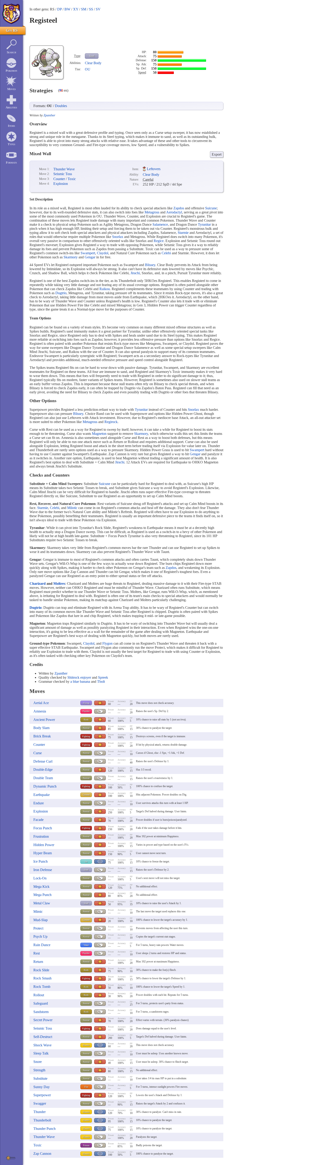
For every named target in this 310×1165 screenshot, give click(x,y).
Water (86, 945)
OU (87, 69)
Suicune (211, 208)
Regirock (111, 422)
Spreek (103, 677)
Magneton (99, 434)
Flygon (107, 643)
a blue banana (80, 681)
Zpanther (49, 115)
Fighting (86, 736)
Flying (86, 703)
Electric (86, 1045)
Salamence (160, 224)
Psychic (86, 711)
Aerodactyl (174, 212)
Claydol (102, 253)
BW (67, 9)
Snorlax (117, 237)
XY (75, 9)
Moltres (59, 583)
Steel (91, 56)
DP (59, 9)
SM (83, 9)
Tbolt (101, 681)
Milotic (72, 508)
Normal (86, 728)
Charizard (38, 583)
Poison (86, 1145)
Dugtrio (60, 293)
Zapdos (178, 208)
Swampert (88, 253)
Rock (86, 719)
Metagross (152, 212)
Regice (159, 241)
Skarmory (71, 257)
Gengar (90, 257)
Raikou (104, 289)
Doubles (61, 106)
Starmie (183, 233)
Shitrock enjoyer (79, 677)
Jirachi (135, 273)
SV (98, 9)
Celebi (166, 253)
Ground (86, 794)
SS (91, 9)
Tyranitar (204, 224)
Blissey (150, 265)
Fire (86, 1087)
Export (216, 154)
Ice (86, 861)
